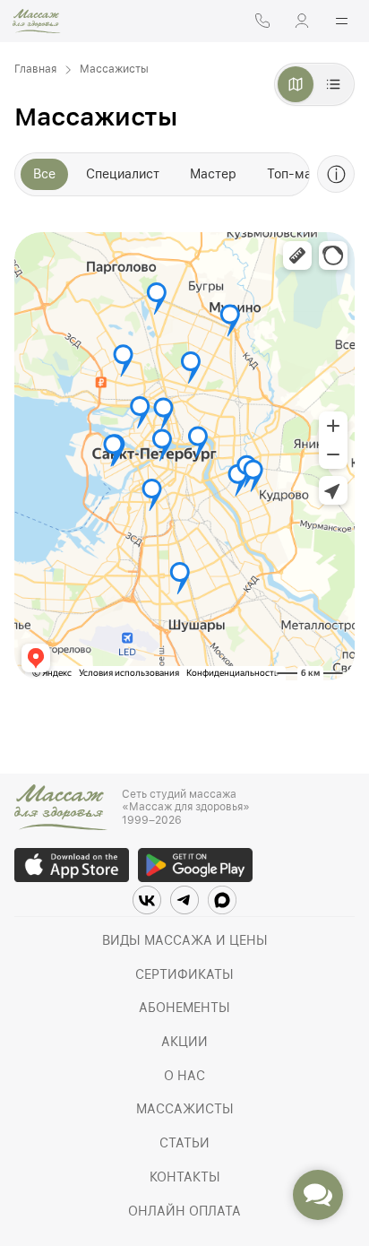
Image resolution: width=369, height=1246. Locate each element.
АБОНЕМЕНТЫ (184, 1007)
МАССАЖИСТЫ (185, 1109)
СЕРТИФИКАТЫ (184, 974)
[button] (318, 1195)
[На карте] (295, 84)
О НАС (184, 1076)
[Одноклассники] (222, 900)
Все (44, 174)
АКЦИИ (184, 1041)
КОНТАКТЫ (185, 1177)
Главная (35, 69)
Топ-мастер (303, 174)
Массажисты (114, 69)
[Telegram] (184, 900)
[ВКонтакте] (147, 900)
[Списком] (333, 84)
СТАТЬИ (184, 1143)
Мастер (213, 174)
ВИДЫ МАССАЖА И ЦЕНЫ (185, 940)
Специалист (122, 174)
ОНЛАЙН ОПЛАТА (184, 1211)
